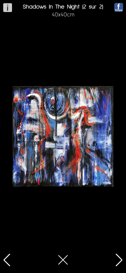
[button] (7, 260)
